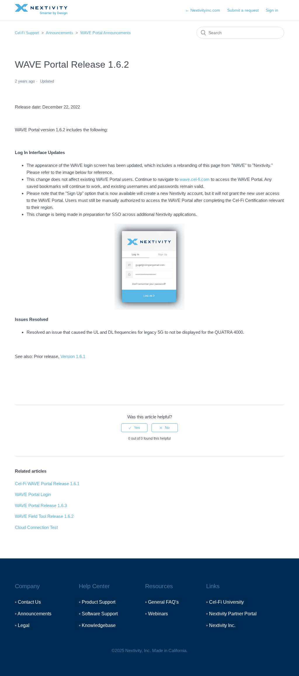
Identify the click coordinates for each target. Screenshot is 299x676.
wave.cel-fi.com (195, 179)
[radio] (134, 427)
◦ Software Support (98, 613)
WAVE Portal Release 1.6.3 (41, 505)
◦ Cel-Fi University (225, 602)
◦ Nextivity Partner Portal (231, 613)
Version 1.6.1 (72, 356)
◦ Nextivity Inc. (220, 625)
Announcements (59, 33)
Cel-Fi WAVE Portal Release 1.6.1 (47, 483)
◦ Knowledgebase (97, 625)
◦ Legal (22, 625)
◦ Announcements (33, 613)
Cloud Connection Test (36, 527)
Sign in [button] (272, 10)
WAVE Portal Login (33, 494)
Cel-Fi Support (27, 33)
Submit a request (243, 10)
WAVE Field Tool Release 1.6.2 (44, 516)
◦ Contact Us (28, 602)
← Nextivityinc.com (202, 10)
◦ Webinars (156, 613)
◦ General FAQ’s (162, 602)
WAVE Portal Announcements (105, 33)
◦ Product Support (97, 602)
